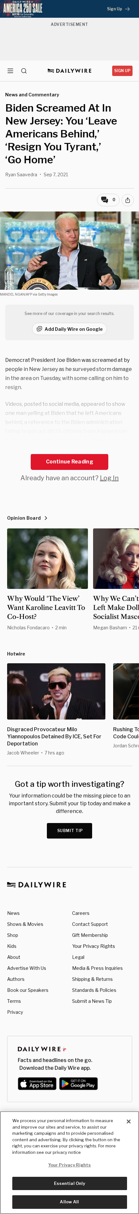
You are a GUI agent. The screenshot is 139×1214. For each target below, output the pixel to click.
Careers (81, 913)
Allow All (69, 1201)
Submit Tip (70, 830)
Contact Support (90, 924)
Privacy (15, 1012)
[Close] (129, 1121)
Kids (11, 946)
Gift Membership (90, 935)
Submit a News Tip (92, 1001)
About (13, 957)
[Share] (128, 200)
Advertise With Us (26, 968)
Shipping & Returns (92, 979)
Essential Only (69, 1183)
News (13, 913)
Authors (16, 979)
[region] (69, 1162)
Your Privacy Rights (93, 946)
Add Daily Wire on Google (74, 329)
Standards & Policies (94, 990)
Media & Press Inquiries (97, 968)
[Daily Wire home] (69, 70)
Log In (109, 478)
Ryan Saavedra (21, 174)
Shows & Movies (25, 924)
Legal (78, 957)
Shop (12, 935)
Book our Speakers (27, 990)
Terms (14, 1001)
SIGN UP (122, 70)
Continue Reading (69, 462)
